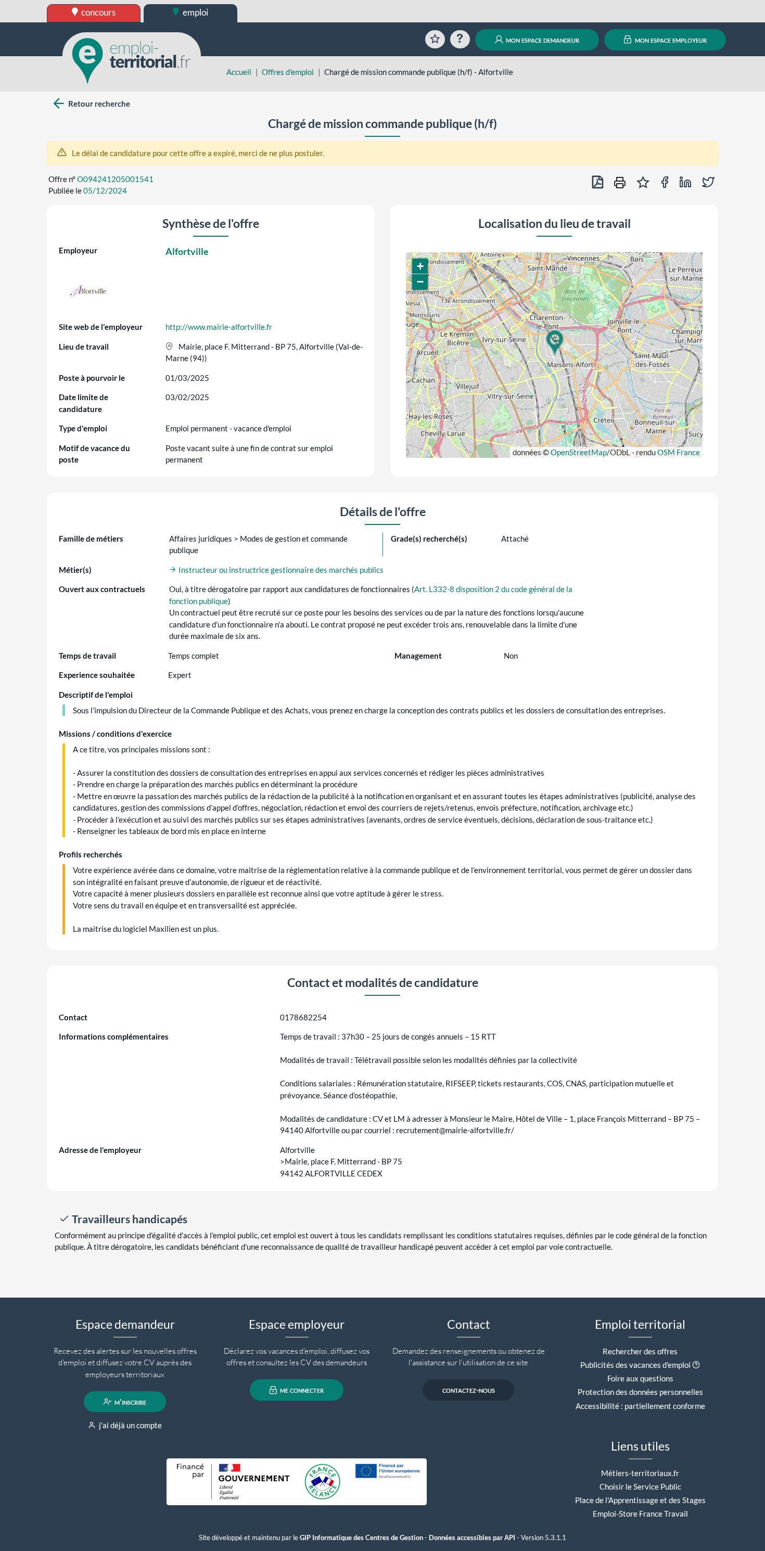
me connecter (301, 1390)
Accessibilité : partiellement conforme (640, 1406)
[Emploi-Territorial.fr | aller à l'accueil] (132, 60)
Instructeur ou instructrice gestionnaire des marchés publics (280, 569)
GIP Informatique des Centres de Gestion (361, 1538)
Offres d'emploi (288, 71)
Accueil (238, 71)
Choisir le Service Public (640, 1486)
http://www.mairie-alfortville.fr (218, 326)
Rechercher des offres (640, 1351)
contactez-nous (468, 1390)
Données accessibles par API (472, 1538)
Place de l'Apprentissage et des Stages (640, 1500)
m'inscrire (129, 1401)
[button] (554, 342)
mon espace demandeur (541, 39)
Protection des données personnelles (640, 1391)
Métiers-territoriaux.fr (640, 1473)
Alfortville (187, 251)
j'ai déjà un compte (129, 1425)
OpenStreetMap (579, 452)
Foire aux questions (640, 1378)
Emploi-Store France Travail (640, 1513)
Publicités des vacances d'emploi (635, 1364)
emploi (194, 12)
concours (98, 12)
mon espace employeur (670, 39)
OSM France (678, 452)
